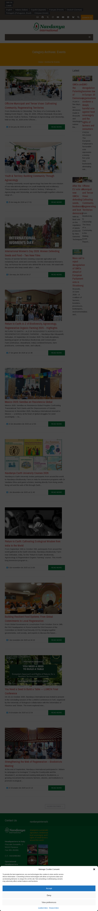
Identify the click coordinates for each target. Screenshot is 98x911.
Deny (49, 895)
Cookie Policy (43, 908)
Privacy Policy (54, 908)
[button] (94, 869)
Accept (49, 888)
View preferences (49, 902)
